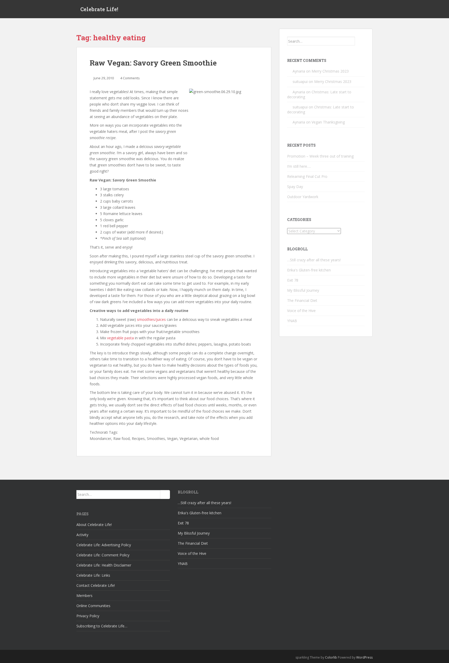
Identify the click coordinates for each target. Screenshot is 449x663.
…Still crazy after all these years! (314, 259)
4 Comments (130, 78)
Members (84, 595)
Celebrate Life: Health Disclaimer (103, 565)
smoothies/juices (151, 319)
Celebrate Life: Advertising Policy (103, 544)
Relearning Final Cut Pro (307, 176)
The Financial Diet (302, 300)
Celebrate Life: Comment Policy (102, 554)
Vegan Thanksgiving (328, 122)
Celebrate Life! (99, 9)
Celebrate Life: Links (93, 575)
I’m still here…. (299, 166)
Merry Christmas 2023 (330, 71)
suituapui (300, 81)
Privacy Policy (87, 615)
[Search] (360, 41)
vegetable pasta (120, 337)
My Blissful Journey (303, 290)
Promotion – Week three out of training (320, 156)
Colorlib (331, 657)
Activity (82, 534)
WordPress (364, 657)
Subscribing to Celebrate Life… (101, 625)
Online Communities (93, 605)
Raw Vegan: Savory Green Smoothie (153, 63)
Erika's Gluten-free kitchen (309, 270)
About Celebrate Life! (94, 524)
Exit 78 (292, 280)
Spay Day (295, 186)
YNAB (292, 320)
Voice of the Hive (301, 310)
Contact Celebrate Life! (95, 585)
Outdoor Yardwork (302, 196)
